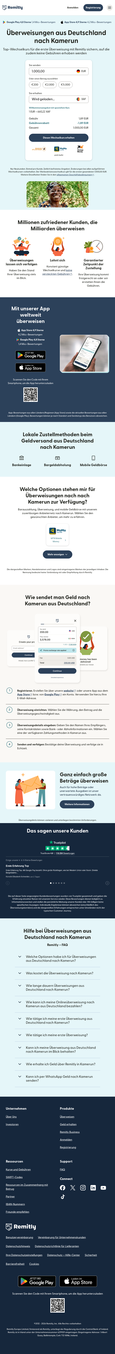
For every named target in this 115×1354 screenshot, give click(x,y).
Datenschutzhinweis (18, 1246)
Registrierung (93, 7)
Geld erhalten (68, 1124)
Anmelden (72, 7)
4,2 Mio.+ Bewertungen (88, 22)
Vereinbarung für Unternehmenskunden (62, 1237)
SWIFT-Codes (14, 1177)
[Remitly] (12, 7)
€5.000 (65, 84)
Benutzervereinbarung (19, 1237)
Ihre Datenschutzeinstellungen (24, 1255)
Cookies (34, 1264)
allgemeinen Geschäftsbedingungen (75, 175)
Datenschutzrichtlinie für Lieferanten (57, 1246)
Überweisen (67, 1117)
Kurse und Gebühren (18, 1169)
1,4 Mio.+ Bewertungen (31, 22)
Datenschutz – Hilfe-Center (63, 1255)
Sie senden (35, 65)
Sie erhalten (35, 93)
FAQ (62, 1169)
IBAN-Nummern (15, 1204)
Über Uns (11, 1117)
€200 (34, 84)
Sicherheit (91, 1255)
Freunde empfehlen (17, 1212)
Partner (10, 1196)
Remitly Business (70, 1132)
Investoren (12, 1124)
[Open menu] (110, 8)
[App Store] (30, 367)
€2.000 (49, 84)
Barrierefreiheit (15, 1264)
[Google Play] (30, 355)
